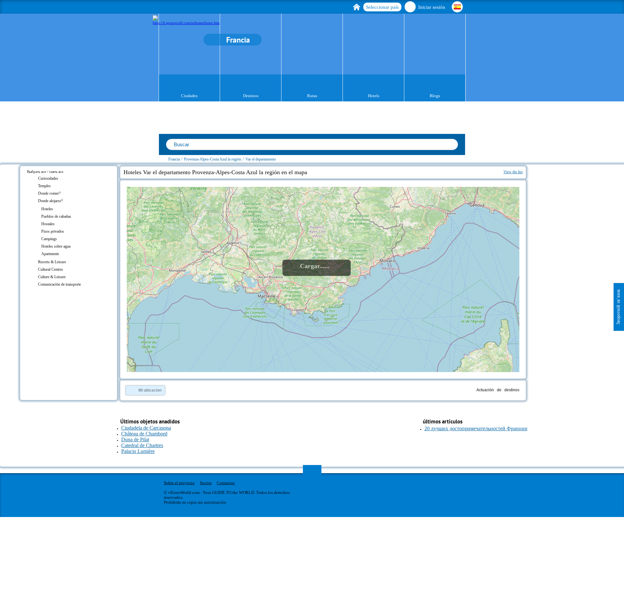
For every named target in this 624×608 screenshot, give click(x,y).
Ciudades (189, 95)
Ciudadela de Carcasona (146, 428)
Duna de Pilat (135, 439)
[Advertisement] (565, 203)
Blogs (435, 95)
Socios (206, 482)
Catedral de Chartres (142, 445)
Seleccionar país (382, 7)
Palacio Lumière (138, 451)
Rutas (312, 95)
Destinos (250, 95)
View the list (513, 172)
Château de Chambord (144, 433)
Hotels (373, 95)
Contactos (226, 482)
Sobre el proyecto (179, 482)
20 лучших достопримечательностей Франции (475, 428)
